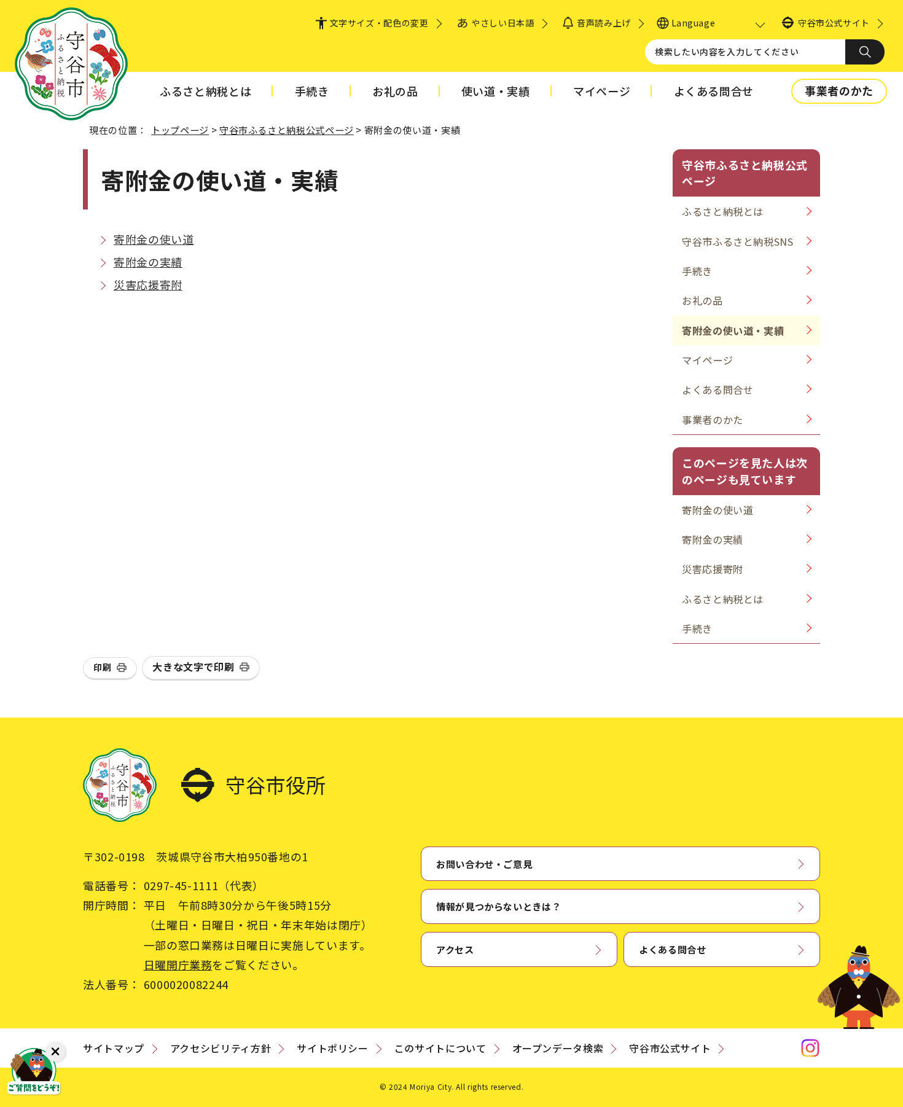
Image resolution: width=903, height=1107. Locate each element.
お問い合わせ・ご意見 (484, 863)
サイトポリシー (332, 1048)
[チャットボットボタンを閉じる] (55, 1052)
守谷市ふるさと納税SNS (738, 241)
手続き (312, 91)
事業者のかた (839, 90)
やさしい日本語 (502, 23)
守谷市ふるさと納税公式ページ (286, 129)
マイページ (601, 91)
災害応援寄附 (148, 284)
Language (693, 23)
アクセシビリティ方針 (220, 1048)
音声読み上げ (603, 23)
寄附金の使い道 (154, 239)
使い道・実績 (495, 91)
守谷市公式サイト (834, 23)
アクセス (455, 949)
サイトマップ (113, 1048)
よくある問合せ (714, 91)
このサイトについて (440, 1048)
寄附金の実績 (148, 262)
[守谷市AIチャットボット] (33, 1073)
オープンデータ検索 (558, 1048)
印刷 (102, 667)
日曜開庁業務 (178, 964)
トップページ (180, 129)
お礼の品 (395, 91)
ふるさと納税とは (205, 91)
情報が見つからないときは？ (498, 906)
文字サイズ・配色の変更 (379, 23)
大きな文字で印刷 (193, 666)
